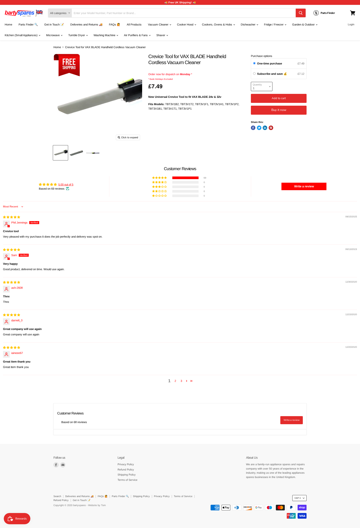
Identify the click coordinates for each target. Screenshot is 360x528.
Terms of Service (127, 479)
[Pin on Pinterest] (271, 128)
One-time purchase (269, 63)
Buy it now (278, 110)
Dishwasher (248, 24)
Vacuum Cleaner (158, 24)
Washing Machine (105, 35)
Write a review (292, 420)
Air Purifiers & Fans (136, 35)
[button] (159, 177)
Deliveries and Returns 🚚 (86, 24)
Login (351, 24)
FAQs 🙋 (114, 24)
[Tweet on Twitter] (259, 128)
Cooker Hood (185, 24)
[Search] (301, 13)
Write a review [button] (304, 186)
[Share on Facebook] (253, 128)
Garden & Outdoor (303, 24)
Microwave (53, 35)
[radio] (254, 63)
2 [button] (175, 380)
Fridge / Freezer (274, 24)
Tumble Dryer (77, 35)
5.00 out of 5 (65, 184)
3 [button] (181, 380)
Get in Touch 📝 (54, 24)
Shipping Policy (127, 474)
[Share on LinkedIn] (265, 128)
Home (8, 24)
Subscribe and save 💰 (272, 73)
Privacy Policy (126, 464)
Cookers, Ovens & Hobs (217, 24)
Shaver (161, 35)
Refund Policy (126, 469)
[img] (11, 217)
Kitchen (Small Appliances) (21, 35)
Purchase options (261, 56)
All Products (134, 24)
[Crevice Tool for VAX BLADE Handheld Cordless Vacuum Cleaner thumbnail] (60, 152)
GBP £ (297, 498)
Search (57, 496)
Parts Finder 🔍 (28, 24)
